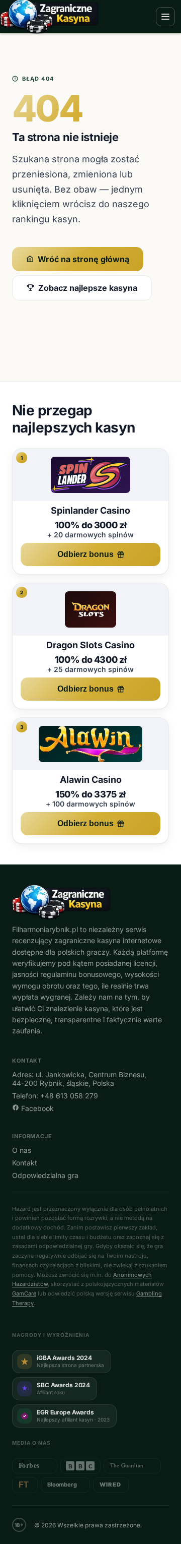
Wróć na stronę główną (83, 259)
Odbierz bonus (85, 554)
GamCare (24, 1293)
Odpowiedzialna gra (45, 1175)
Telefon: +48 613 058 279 (55, 1095)
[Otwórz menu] (165, 16)
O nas (21, 1150)
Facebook (36, 1108)
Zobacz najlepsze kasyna (87, 288)
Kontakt (24, 1162)
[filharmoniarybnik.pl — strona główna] (90, 902)
